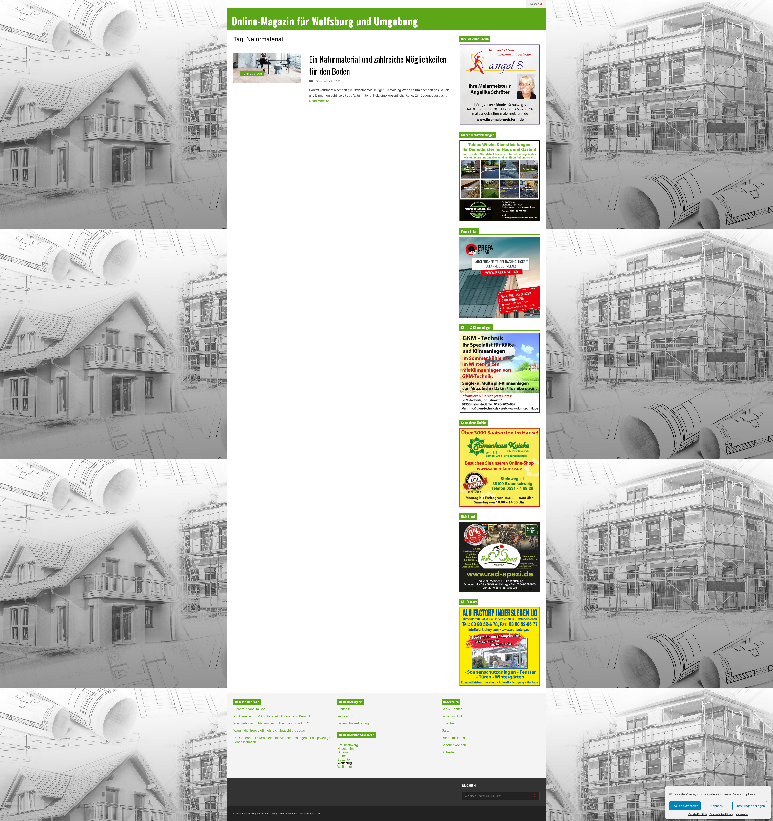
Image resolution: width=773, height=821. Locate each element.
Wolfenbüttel (346, 767)
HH (311, 81)
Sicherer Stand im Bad (249, 709)
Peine (341, 756)
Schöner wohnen (454, 745)
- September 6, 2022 (327, 81)
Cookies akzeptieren (684, 806)
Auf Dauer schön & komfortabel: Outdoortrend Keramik (272, 716)
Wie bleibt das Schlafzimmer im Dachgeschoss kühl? (271, 723)
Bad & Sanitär (452, 709)
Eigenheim (449, 723)
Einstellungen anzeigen (750, 806)
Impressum (742, 814)
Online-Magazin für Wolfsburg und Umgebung (324, 21)
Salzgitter (344, 759)
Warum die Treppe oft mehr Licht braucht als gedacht (270, 730)
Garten (446, 730)
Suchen (535, 4)
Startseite (344, 709)
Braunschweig (347, 745)
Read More (317, 101)
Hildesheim (345, 748)
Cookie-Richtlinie (697, 814)
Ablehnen (716, 806)
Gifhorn (342, 752)
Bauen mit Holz (453, 716)
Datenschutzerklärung (721, 814)
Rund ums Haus (252, 73)
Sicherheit (449, 752)
